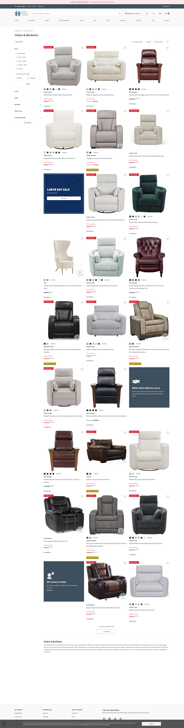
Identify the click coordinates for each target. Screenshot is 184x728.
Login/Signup (18, 713)
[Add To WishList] (82, 47)
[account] (147, 13)
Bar (95, 20)
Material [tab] (17, 104)
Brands (167, 20)
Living (16, 20)
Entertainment (64, 20)
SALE (153, 20)
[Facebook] (104, 719)
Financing (45, 717)
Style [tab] (16, 98)
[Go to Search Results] (119, 13)
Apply (28, 84)
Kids (108, 20)
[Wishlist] (153, 13)
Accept (151, 724)
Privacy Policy (85, 724)
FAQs (73, 717)
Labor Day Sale (48, 99)
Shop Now (64, 198)
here (108, 724)
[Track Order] (160, 13)
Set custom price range (23, 74)
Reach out (50, 590)
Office (82, 20)
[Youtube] (115, 719)
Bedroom (32, 20)
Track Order (18, 717)
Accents (138, 20)
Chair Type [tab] (18, 111)
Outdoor (123, 20)
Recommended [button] (158, 42)
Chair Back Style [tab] (20, 118)
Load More (106, 631)
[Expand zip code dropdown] (141, 13)
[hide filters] (19, 42)
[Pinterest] (120, 719)
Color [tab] (16, 91)
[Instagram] (109, 719)
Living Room (18, 31)
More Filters (27, 122)
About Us (45, 713)
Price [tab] (16, 49)
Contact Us (166, 6)
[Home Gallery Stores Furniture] (21, 13)
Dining (47, 20)
